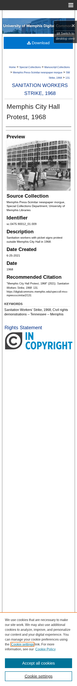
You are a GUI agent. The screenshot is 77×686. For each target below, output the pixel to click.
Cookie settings (22, 644)
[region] (38, 649)
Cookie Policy (45, 649)
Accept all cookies (38, 663)
